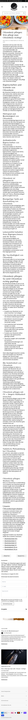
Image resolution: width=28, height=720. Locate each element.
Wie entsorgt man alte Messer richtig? (13, 669)
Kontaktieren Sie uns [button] (6, 705)
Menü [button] (2, 696)
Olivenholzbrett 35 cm (10, 549)
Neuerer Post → (21, 556)
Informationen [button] (4, 700)
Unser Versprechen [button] (5, 691)
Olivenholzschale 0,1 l (10, 541)
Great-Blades (5, 717)
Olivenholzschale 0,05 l (10, 539)
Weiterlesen (4, 644)
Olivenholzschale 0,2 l (10, 543)
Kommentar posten (7, 603)
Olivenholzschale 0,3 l (10, 545)
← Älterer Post (6, 556)
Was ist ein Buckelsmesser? (10, 631)
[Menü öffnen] (2, 7)
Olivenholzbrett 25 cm (10, 547)
